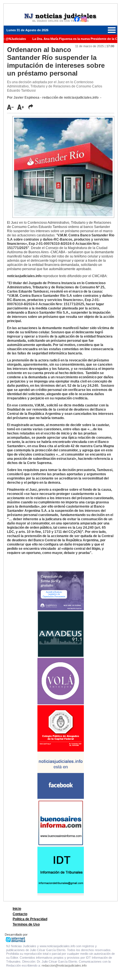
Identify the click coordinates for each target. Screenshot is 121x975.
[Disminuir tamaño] (12, 107)
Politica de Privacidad (30, 919)
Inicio (17, 909)
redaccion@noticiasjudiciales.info (64, 965)
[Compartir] (30, 107)
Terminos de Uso (26, 924)
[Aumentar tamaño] (22, 107)
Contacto (20, 914)
